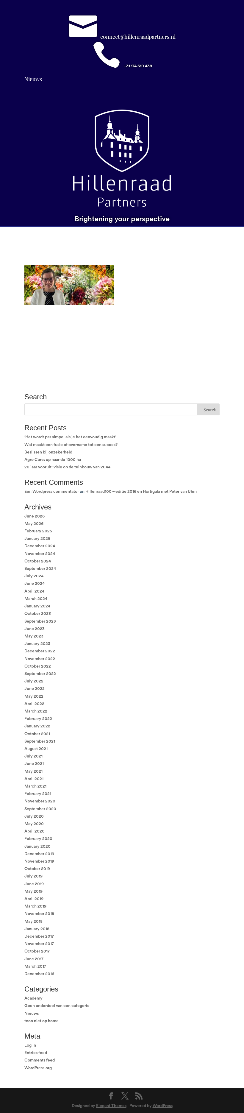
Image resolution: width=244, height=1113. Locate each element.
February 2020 (38, 839)
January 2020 (37, 846)
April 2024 (34, 591)
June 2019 (34, 884)
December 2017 (39, 936)
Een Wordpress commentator (51, 492)
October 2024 (37, 561)
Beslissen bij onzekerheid (48, 452)
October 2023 (37, 614)
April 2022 (34, 704)
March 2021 (35, 786)
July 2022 (33, 681)
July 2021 (33, 756)
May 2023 (33, 636)
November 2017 (39, 944)
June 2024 (34, 584)
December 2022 (39, 651)
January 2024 (37, 606)
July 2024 (33, 576)
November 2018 (39, 914)
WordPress (163, 1106)
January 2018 (36, 929)
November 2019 (39, 861)
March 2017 (35, 966)
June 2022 (34, 689)
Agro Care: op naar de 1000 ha (52, 460)
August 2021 (36, 749)
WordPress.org (38, 1068)
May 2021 (33, 771)
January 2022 (37, 726)
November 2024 (39, 554)
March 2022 (35, 711)
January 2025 (37, 539)
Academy (33, 998)
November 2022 (39, 659)
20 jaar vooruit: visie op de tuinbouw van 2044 (67, 467)
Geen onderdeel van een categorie (57, 1006)
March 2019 (35, 906)
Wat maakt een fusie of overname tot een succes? (71, 445)
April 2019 (33, 899)
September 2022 (40, 674)
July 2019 (33, 876)
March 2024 (35, 599)
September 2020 (40, 809)
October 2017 (37, 951)
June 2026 (34, 516)
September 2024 (40, 569)
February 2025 (38, 531)
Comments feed (39, 1060)
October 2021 (37, 734)
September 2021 (39, 741)
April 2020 (34, 831)
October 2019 (37, 869)
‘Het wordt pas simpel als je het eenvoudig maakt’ (70, 437)
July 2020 (34, 816)
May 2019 (33, 891)
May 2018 (33, 921)
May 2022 (33, 696)
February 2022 (38, 719)
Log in (30, 1045)
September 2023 (40, 621)
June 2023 (34, 629)
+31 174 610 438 (138, 66)
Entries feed (35, 1053)
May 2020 (34, 824)
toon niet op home (41, 1021)
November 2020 (39, 801)
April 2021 (33, 779)
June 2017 (33, 959)
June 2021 (34, 764)
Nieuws (33, 78)
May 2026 (33, 524)
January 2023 (37, 644)
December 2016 (39, 974)
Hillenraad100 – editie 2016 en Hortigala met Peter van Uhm (141, 492)
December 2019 (39, 854)
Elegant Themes (111, 1106)
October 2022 (37, 666)
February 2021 (37, 794)
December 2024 (39, 546)
